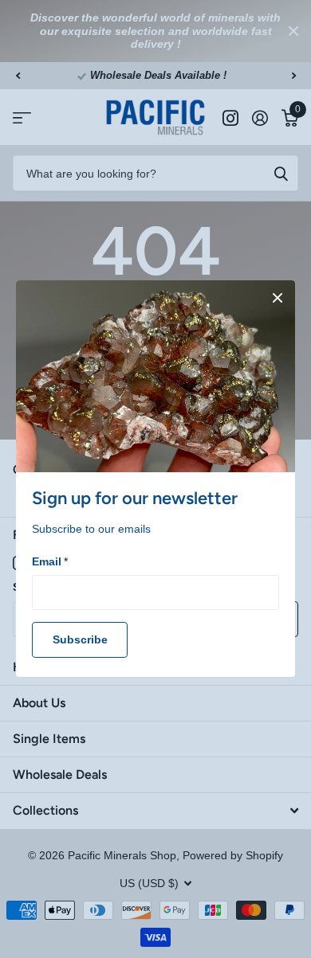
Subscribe (80, 640)
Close (277, 297)
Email (50, 561)
